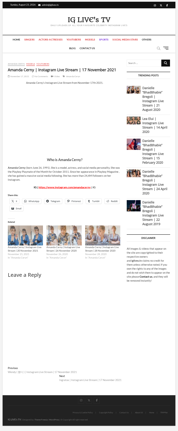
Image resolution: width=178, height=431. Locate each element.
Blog (72, 48)
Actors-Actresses (51, 39)
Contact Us (87, 48)
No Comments (41, 76)
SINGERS (29, 39)
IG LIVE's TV (89, 20)
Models (90, 39)
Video (57, 76)
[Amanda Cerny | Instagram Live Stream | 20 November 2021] (25, 235)
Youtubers (74, 39)
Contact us (146, 276)
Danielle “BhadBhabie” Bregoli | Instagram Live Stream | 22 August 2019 (153, 213)
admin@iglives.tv (50, 4)
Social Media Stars (125, 39)
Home (16, 39)
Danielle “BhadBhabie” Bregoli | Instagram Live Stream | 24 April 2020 (154, 182)
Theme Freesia (41, 419)
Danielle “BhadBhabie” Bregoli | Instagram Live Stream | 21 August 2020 (153, 99)
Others (146, 39)
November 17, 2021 (19, 76)
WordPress (54, 419)
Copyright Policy (106, 412)
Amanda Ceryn (16, 64)
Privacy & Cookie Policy (83, 412)
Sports (103, 39)
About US (139, 412)
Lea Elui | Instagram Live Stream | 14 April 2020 (154, 125)
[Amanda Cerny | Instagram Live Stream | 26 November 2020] (64, 235)
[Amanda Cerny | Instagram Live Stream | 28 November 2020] (102, 235)
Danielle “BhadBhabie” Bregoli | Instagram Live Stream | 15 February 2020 (153, 152)
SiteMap (164, 412)
